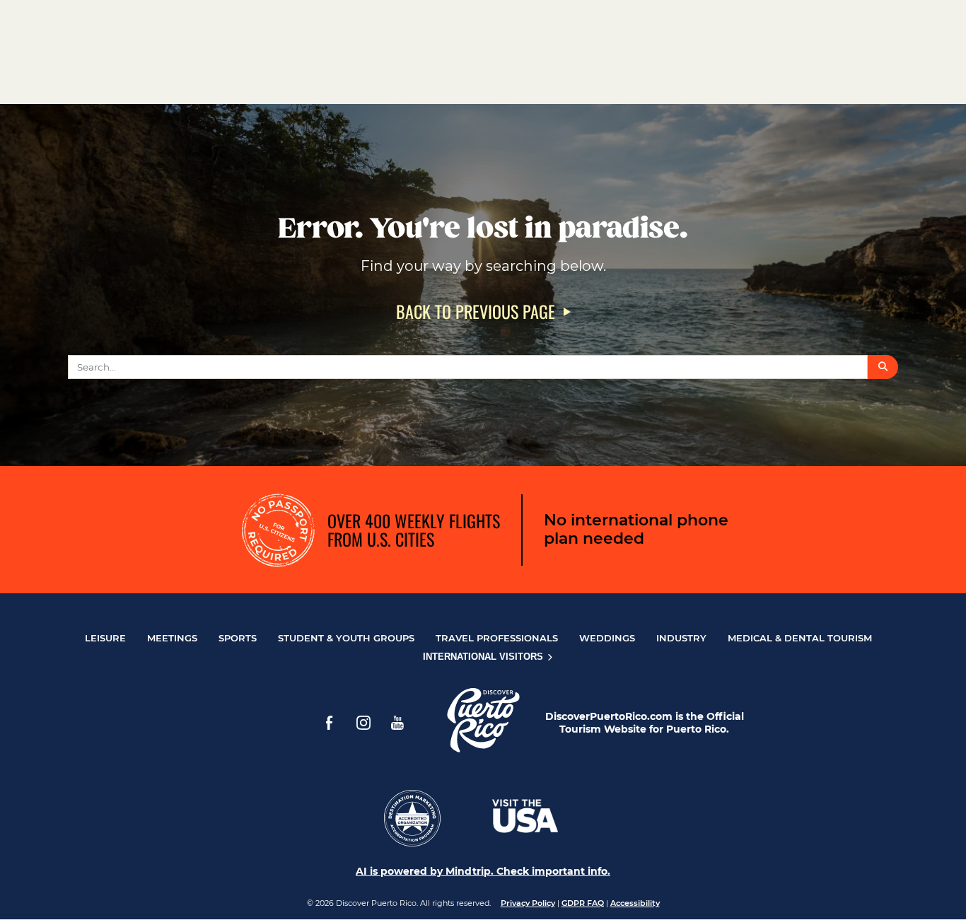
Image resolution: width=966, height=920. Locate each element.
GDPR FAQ (582, 903)
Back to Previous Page (475, 311)
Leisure (105, 638)
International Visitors (484, 656)
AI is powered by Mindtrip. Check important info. (483, 871)
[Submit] (883, 367)
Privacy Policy (528, 903)
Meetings (172, 638)
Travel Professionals (497, 638)
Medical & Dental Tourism (800, 638)
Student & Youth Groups (346, 638)
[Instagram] (363, 722)
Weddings (607, 638)
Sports (238, 638)
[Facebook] (329, 722)
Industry (681, 638)
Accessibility (635, 903)
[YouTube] (397, 722)
